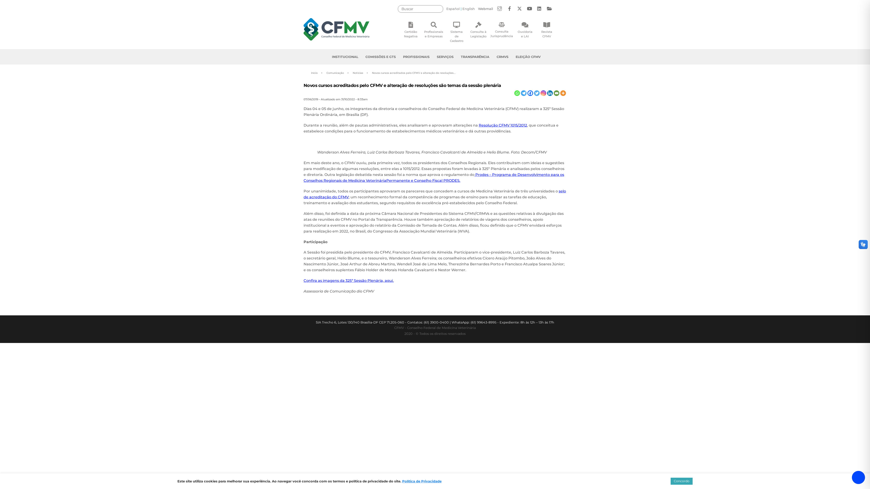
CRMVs (502, 57)
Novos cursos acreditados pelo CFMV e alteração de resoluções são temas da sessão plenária (402, 85)
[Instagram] (543, 93)
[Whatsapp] (517, 93)
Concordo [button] (681, 481)
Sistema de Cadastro (456, 36)
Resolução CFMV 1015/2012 (503, 125)
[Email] (556, 93)
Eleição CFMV (528, 57)
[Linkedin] (550, 93)
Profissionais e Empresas (433, 34)
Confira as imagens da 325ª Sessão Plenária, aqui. (349, 280)
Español (453, 9)
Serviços (445, 57)
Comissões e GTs (380, 57)
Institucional (345, 57)
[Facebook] (530, 93)
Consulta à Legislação (478, 34)
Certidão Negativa (411, 34)
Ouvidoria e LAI (525, 34)
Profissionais (416, 57)
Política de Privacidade (422, 481)
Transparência (475, 57)
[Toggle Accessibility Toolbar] (858, 477)
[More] (563, 93)
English (468, 9)
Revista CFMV (546, 34)
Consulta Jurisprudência (501, 34)
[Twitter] (537, 93)
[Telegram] (524, 93)
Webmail (485, 9)
